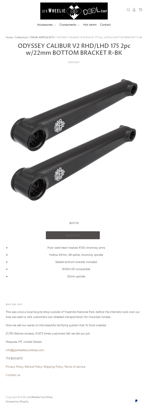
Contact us (13, 375)
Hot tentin (90, 24)
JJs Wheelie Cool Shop (39, 397)
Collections (21, 37)
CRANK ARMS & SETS (42, 37)
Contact (105, 24)
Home (9, 37)
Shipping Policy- (54, 366)
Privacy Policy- (15, 366)
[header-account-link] (133, 10)
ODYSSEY (74, 62)
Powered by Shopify (17, 401)
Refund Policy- (34, 366)
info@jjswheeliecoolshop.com (25, 350)
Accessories (45, 24)
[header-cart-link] (139, 10)
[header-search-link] (127, 10)
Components (68, 24)
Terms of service (74, 366)
